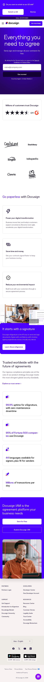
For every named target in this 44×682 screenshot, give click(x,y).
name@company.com (13, 67)
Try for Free (36, 24)
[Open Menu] (3, 23)
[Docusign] (12, 23)
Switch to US (13, 12)
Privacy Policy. (26, 62)
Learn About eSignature (14, 347)
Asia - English (18, 641)
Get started (22, 74)
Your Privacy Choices (31, 669)
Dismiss (33, 12)
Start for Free (22, 521)
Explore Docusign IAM (22, 530)
